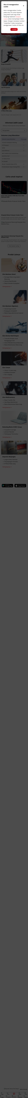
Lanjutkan (14, 29)
